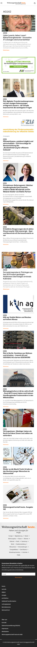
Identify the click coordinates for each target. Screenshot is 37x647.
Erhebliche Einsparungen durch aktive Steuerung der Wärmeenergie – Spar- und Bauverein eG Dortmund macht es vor (18, 232)
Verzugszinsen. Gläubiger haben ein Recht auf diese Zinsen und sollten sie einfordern (18, 433)
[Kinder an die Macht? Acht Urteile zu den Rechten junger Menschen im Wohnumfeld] (18, 456)
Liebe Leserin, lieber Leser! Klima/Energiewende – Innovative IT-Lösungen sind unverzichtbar (17, 37)
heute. (5, 33)
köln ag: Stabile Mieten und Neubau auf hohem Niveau (17, 318)
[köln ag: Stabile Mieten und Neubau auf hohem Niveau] (18, 304)
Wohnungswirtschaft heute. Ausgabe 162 (18, 508)
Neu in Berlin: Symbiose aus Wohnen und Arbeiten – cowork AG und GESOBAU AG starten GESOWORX (17, 355)
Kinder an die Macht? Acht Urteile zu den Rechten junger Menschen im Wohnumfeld (17, 471)
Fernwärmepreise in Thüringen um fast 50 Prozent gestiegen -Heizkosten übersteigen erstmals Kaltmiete (18, 275)
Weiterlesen (6, 50)
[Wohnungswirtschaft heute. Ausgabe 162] (18, 494)
